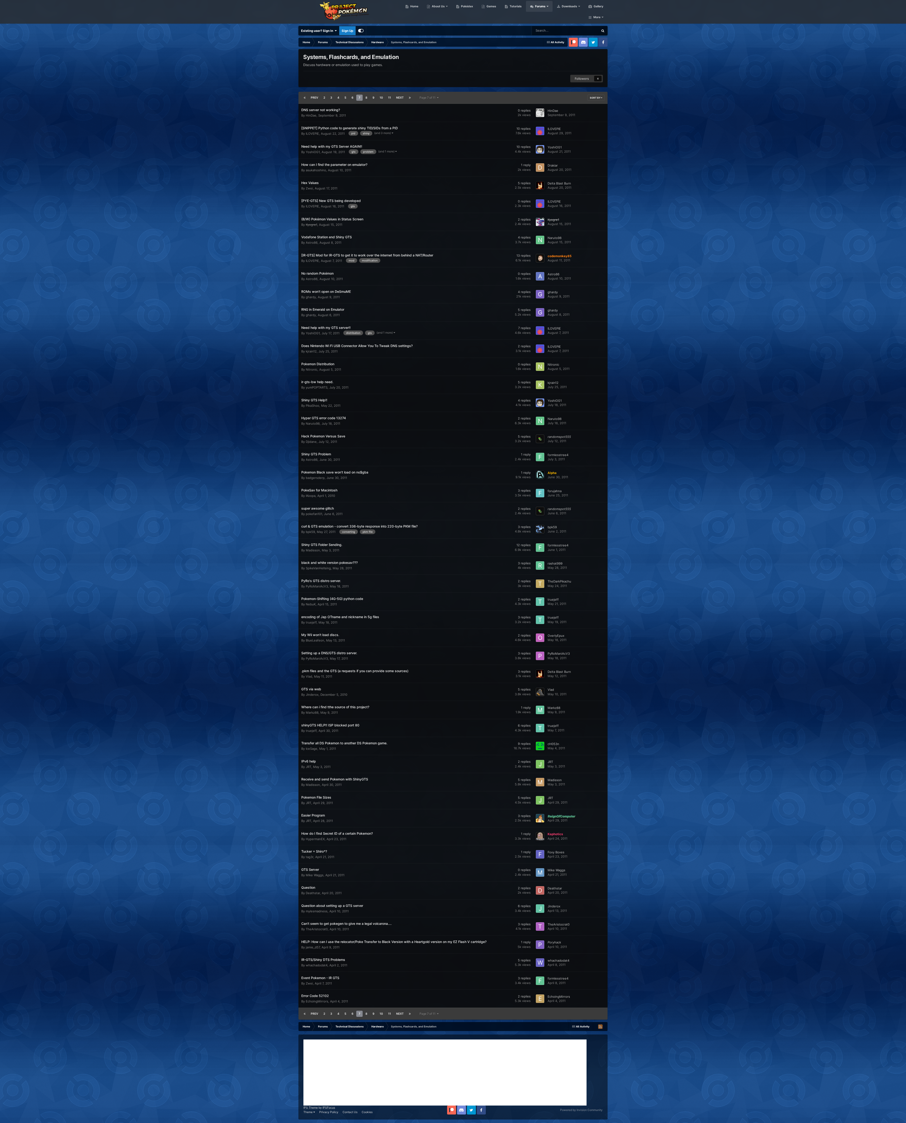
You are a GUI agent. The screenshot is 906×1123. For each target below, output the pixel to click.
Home (414, 6)
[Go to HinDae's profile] (540, 113)
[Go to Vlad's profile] (540, 692)
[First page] (304, 98)
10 (381, 97)
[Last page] (410, 98)
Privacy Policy (328, 1112)
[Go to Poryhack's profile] (540, 944)
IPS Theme (310, 1107)
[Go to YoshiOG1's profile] (540, 149)
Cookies (367, 1112)
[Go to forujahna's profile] (540, 493)
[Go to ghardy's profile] (540, 294)
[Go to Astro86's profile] (540, 276)
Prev (314, 97)
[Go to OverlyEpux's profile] (540, 637)
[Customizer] (361, 30)
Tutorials (515, 6)
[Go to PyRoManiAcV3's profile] (540, 656)
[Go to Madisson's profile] (540, 782)
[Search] (602, 30)
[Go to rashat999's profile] (540, 565)
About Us (438, 6)
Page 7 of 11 (428, 97)
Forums (539, 6)
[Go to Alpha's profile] (540, 475)
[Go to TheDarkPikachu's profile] (540, 583)
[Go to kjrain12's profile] (540, 385)
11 (389, 97)
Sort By (595, 97)
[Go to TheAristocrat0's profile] (540, 926)
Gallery (598, 6)
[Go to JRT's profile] (540, 764)
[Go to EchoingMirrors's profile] (540, 998)
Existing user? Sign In (318, 31)
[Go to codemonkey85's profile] (540, 258)
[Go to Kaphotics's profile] (540, 836)
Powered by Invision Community (581, 1110)
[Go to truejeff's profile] (540, 601)
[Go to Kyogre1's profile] (540, 222)
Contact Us (350, 1112)
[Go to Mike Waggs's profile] (540, 872)
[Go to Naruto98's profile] (540, 240)
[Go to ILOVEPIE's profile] (540, 131)
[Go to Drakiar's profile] (540, 167)
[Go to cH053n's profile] (540, 746)
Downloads (569, 6)
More (597, 17)
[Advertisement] (445, 1072)
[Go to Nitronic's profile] (540, 366)
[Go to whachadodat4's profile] (540, 962)
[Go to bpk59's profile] (540, 529)
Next (400, 97)
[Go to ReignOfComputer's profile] (540, 818)
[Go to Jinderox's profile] (540, 908)
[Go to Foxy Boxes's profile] (540, 854)
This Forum (584, 30)
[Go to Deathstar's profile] (540, 890)
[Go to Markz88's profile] (540, 710)
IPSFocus (329, 1107)
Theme (308, 1112)
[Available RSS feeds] (600, 1026)
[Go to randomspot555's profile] (540, 439)
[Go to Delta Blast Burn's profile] (540, 185)
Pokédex (466, 6)
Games (491, 6)
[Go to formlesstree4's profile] (540, 457)
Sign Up (347, 31)
